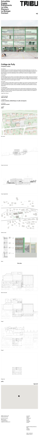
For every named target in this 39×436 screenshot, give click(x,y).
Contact (4, 13)
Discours (5, 9)
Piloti (27, 427)
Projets (4, 3)
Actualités (5, 1)
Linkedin (27, 428)
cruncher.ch (31, 433)
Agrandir (36, 384)
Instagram (28, 426)
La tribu (4, 7)
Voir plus (19, 263)
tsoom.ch (30, 434)
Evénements (6, 5)
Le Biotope (5, 11)
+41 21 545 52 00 (4, 420)
